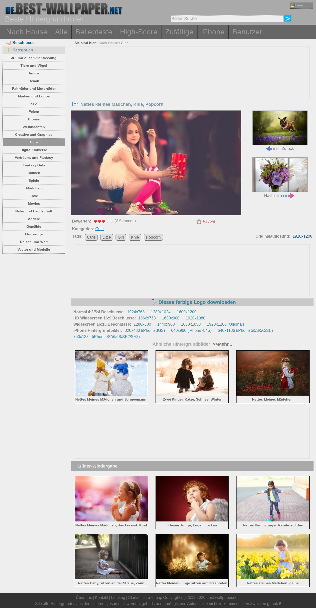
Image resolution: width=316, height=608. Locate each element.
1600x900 (170, 318)
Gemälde (33, 226)
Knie (135, 237)
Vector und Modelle (34, 249)
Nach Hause (26, 32)
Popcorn (153, 237)
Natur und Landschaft (33, 211)
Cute (34, 142)
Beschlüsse (23, 43)
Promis (34, 119)
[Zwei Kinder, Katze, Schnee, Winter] (192, 395)
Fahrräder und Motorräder (34, 88)
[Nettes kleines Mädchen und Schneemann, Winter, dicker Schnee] (111, 395)
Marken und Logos (34, 96)
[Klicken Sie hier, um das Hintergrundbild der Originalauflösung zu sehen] (156, 164)
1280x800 (142, 324)
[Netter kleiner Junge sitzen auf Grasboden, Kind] (192, 578)
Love (34, 196)
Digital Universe (33, 150)
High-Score (139, 32)
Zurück (288, 148)
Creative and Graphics (34, 134)
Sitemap (155, 597)
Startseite (136, 597)
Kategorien (22, 50)
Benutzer (247, 32)
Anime (34, 73)
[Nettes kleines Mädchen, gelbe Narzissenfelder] (273, 578)
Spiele (34, 180)
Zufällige (179, 32)
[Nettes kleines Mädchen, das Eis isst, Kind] (111, 520)
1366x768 (147, 318)
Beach (34, 81)
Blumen (33, 173)
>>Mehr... (221, 344)
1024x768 (136, 312)
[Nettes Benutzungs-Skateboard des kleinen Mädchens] (273, 520)
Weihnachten (34, 127)
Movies (34, 203)
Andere (34, 219)
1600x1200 (187, 312)
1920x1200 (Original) (225, 324)
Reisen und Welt (34, 242)
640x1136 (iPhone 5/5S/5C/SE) (245, 330)
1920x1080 (195, 318)
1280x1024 (161, 312)
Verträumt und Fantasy (34, 157)
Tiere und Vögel (33, 66)
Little (106, 237)
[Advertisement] (192, 83)
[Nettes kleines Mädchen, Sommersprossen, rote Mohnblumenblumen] (273, 395)
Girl (121, 237)
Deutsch (301, 5)
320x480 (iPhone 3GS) (145, 330)
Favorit (209, 221)
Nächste (271, 195)
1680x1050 (191, 324)
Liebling (118, 597)
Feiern (34, 111)
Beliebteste (93, 32)
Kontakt (101, 597)
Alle (61, 32)
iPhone (213, 32)
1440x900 (166, 324)
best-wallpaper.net (222, 597)
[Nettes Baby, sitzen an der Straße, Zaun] (111, 578)
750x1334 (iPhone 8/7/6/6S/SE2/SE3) (106, 337)
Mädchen (34, 188)
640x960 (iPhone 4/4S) (191, 330)
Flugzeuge (34, 234)
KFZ (33, 104)
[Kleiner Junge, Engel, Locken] (192, 520)
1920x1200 (302, 236)
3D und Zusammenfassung (34, 58)
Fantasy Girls (34, 165)
